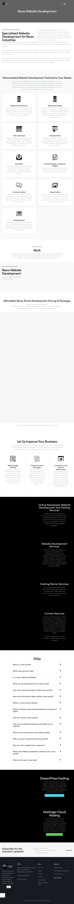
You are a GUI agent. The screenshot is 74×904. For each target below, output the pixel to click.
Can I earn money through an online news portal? (32, 690)
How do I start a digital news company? (29, 745)
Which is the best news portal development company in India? (35, 710)
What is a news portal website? (25, 703)
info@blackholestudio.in (23, 875)
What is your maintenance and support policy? (31, 732)
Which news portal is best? (23, 671)
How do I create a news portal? (25, 718)
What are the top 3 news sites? (25, 760)
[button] (37, 664)
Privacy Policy (45, 852)
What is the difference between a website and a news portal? (34, 752)
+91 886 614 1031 (21, 879)
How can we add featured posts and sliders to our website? (33, 725)
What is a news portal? (22, 664)
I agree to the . (42, 852)
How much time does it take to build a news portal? (33, 696)
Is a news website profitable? (24, 677)
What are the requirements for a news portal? (31, 684)
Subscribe (69, 850)
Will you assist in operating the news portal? (30, 739)
